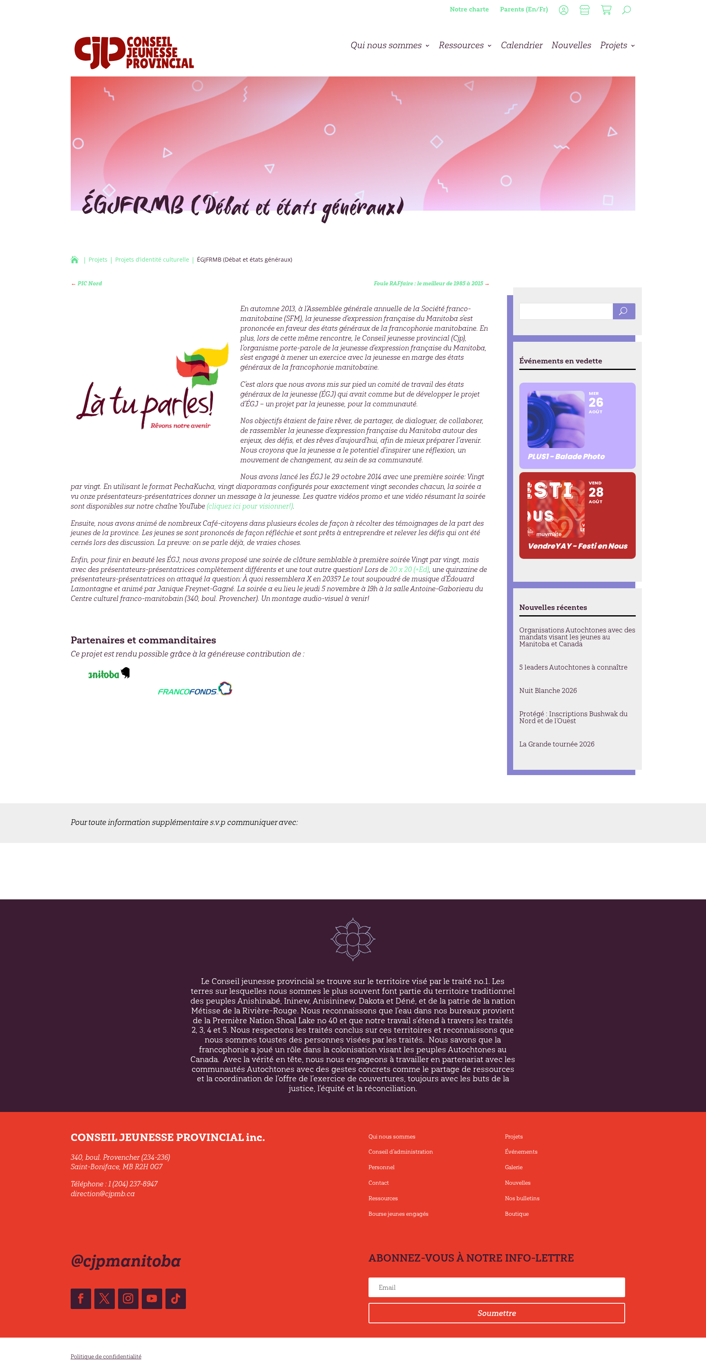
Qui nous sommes (386, 47)
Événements (521, 1151)
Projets (613, 47)
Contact (379, 1182)
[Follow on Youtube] (152, 1299)
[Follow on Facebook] (81, 1299)
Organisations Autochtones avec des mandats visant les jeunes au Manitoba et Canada (577, 637)
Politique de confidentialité (106, 1356)
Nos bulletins (522, 1198)
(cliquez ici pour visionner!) (250, 506)
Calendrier (522, 47)
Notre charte (469, 9)
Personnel (382, 1167)
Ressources (461, 47)
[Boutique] (583, 11)
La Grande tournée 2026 (556, 744)
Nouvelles (571, 47)
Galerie (514, 1167)
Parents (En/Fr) (524, 9)
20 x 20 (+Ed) (409, 569)
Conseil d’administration (401, 1151)
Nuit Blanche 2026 (548, 690)
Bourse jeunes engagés (399, 1213)
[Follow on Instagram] (128, 1299)
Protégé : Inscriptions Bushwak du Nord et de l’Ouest (573, 717)
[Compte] (562, 11)
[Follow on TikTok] (175, 1299)
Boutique (517, 1213)
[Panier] (605, 11)
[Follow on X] (104, 1299)
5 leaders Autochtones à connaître (573, 667)
